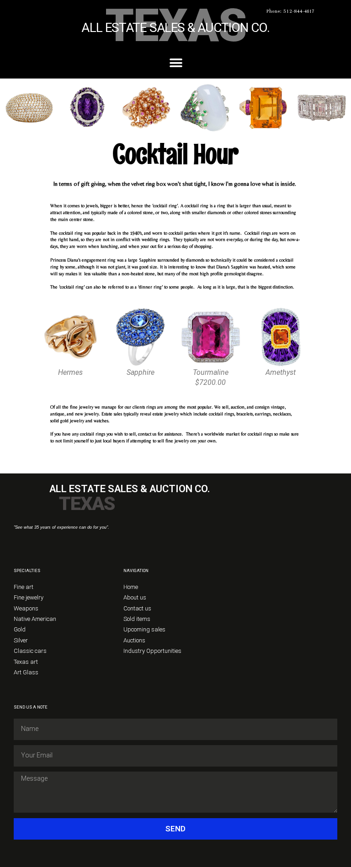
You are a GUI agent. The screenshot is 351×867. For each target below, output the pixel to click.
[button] (175, 63)
